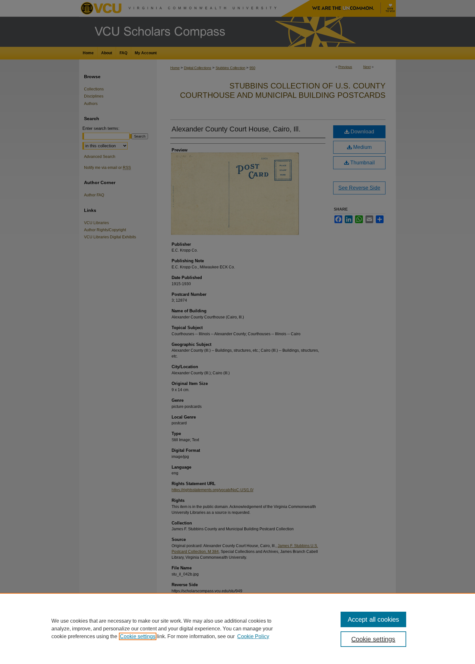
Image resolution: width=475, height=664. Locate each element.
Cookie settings (137, 636)
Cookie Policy (253, 636)
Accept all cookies (373, 619)
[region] (237, 628)
